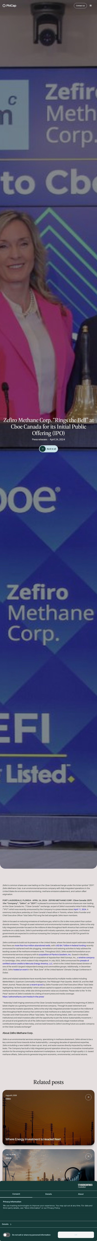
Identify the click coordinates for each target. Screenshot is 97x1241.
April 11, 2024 (80, 909)
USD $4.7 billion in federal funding (70, 945)
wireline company (86, 957)
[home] (9, 5)
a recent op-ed (36, 984)
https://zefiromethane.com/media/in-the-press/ (23, 996)
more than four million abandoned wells (32, 945)
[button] (90, 5)
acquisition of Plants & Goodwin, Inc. (55, 954)
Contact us (80, 6)
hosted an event (20, 969)
